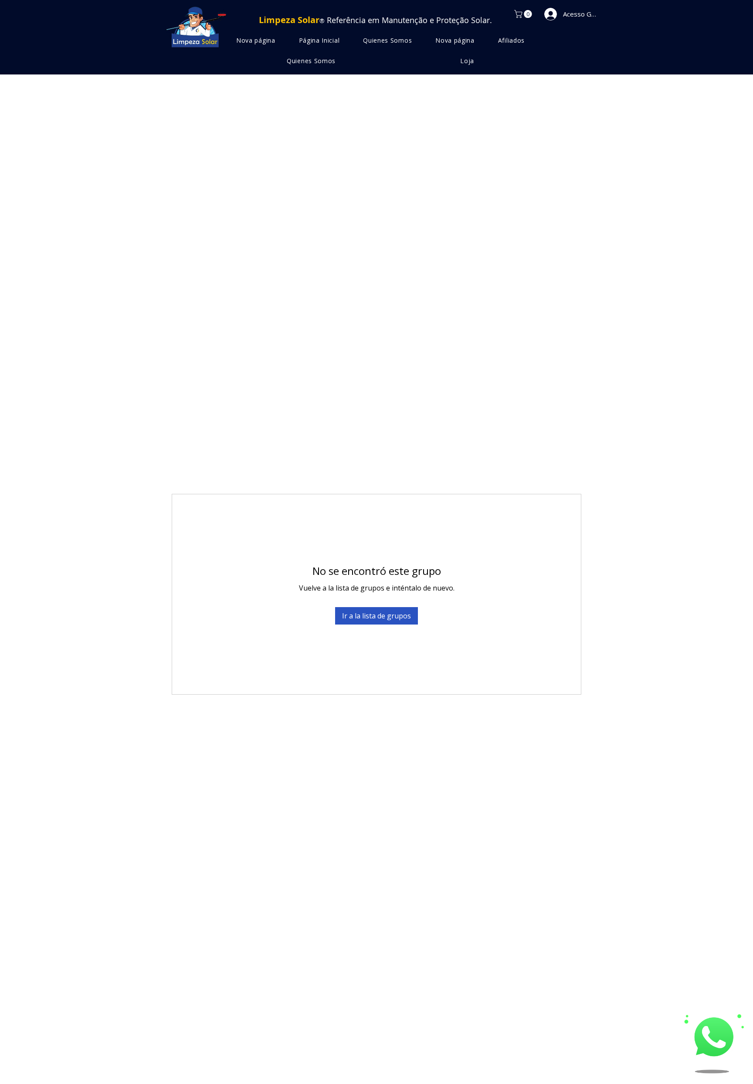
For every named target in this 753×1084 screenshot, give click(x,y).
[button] (524, 14)
